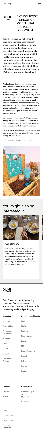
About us (6, 321)
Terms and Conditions (7, 426)
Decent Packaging (28, 351)
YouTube (6, 397)
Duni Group (6, 3)
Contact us (25, 402)
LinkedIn (6, 392)
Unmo (23, 341)
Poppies (24, 371)
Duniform (24, 331)
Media (5, 343)
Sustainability (8, 326)
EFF (22, 346)
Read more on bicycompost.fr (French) (18, 140)
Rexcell (24, 356)
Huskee (24, 366)
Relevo (23, 361)
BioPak (23, 326)
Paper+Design (26, 336)
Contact (6, 353)
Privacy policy (8, 420)
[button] (39, 3)
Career (5, 348)
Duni (23, 321)
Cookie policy (8, 415)
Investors (6, 338)
